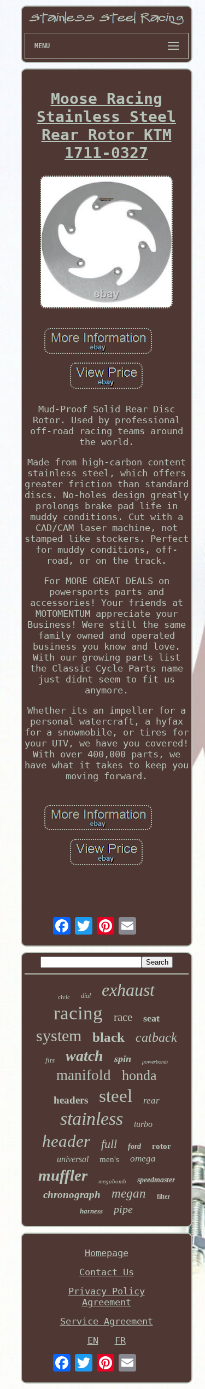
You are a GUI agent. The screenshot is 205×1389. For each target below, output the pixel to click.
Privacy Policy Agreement (106, 1297)
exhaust (128, 990)
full (109, 1144)
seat (151, 1018)
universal (73, 1159)
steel (115, 1096)
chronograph (72, 1194)
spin (122, 1058)
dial (86, 996)
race (123, 1017)
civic (64, 997)
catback (156, 1037)
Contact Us (106, 1272)
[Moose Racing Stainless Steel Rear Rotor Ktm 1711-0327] (106, 243)
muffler (62, 1175)
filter (163, 1196)
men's (109, 1159)
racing (78, 1013)
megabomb (112, 1181)
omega (143, 1158)
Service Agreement (106, 1321)
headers (71, 1100)
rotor (161, 1146)
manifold (83, 1075)
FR (120, 1340)
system (58, 1035)
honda (139, 1075)
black (108, 1037)
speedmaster (156, 1180)
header (66, 1141)
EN (92, 1340)
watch (84, 1055)
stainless (91, 1118)
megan (129, 1193)
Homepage (106, 1252)
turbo (143, 1124)
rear (151, 1100)
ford (134, 1146)
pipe (123, 1209)
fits (50, 1060)
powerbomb (155, 1062)
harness (91, 1211)
